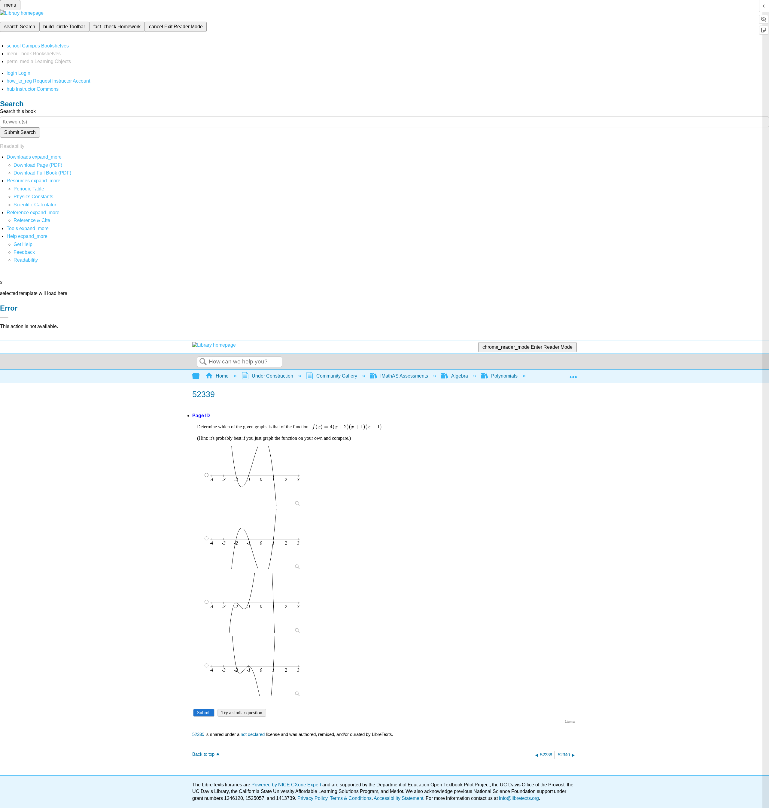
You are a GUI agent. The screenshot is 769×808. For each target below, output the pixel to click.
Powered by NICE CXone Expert (286, 784)
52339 (198, 734)
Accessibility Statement (398, 798)
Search (203, 362)
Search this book (18, 111)
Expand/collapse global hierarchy (199, 376)
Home (222, 375)
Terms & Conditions (351, 798)
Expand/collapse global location (573, 374)
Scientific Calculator (35, 204)
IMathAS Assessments (404, 375)
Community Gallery (336, 375)
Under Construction (272, 375)
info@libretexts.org (518, 798)
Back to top (203, 754)
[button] (24, 252)
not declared (253, 734)
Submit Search (20, 132)
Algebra (459, 375)
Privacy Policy (312, 798)
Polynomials (504, 375)
